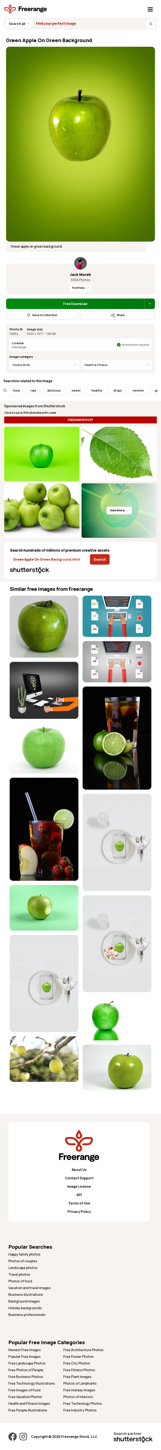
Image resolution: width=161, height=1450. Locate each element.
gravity (143, 390)
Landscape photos (23, 1267)
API (79, 1195)
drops (100, 390)
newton (121, 390)
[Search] (150, 23)
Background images (24, 1301)
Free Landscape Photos (26, 1363)
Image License (79, 1186)
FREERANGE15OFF (80, 420)
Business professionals (26, 1314)
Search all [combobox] (17, 23)
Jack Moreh (80, 274)
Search (100, 559)
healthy (80, 390)
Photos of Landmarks (80, 1383)
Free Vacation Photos (25, 1396)
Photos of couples (22, 1261)
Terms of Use (79, 1203)
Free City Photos (76, 1363)
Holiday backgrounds (25, 1308)
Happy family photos (24, 1254)
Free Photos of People (25, 1370)
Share (121, 315)
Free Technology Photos (82, 1403)
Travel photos (19, 1274)
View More (117, 510)
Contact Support (79, 1178)
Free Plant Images (77, 1376)
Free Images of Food (24, 1390)
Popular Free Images (24, 1356)
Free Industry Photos (80, 1410)
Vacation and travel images (29, 1288)
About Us (79, 1169)
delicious (37, 390)
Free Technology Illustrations (31, 1383)
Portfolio (78, 288)
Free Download (75, 303)
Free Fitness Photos (79, 1370)
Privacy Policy (79, 1211)
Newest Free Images (24, 1350)
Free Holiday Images (79, 1390)
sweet (59, 390)
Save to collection (44, 315)
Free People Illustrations (27, 1410)
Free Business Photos (25, 1376)
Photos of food (20, 1281)
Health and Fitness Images (29, 1403)
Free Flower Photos (78, 1356)
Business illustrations (25, 1294)
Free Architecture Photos (83, 1350)
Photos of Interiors (78, 1396)
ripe (16, 390)
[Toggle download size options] (149, 304)
